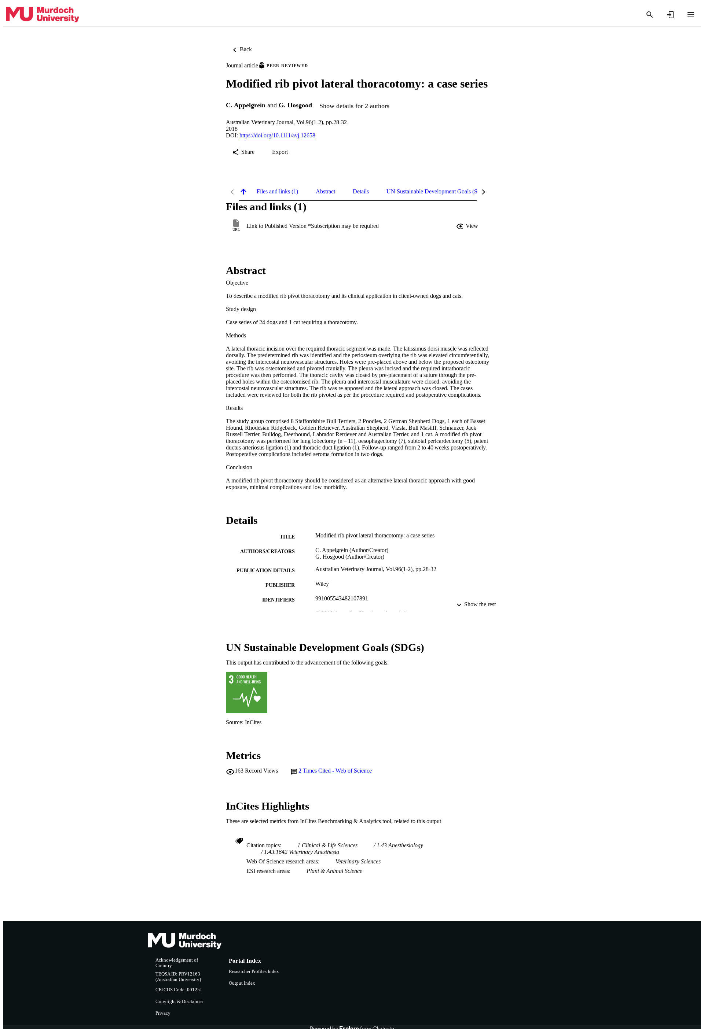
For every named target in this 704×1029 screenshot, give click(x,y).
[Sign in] (670, 14)
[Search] (649, 14)
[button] (468, 226)
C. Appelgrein (245, 105)
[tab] (277, 191)
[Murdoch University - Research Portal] (42, 15)
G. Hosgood (295, 105)
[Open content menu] (690, 14)
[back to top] (243, 191)
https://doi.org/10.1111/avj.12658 (277, 135)
